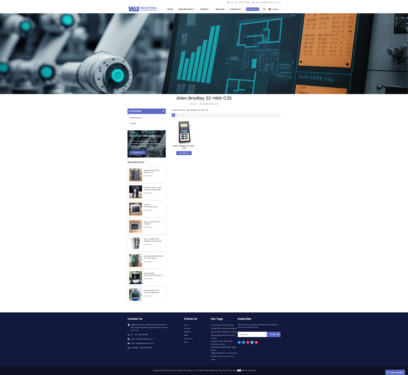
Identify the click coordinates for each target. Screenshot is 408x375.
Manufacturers (186, 9)
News (186, 335)
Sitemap (214, 370)
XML (224, 370)
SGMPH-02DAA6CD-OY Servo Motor (224, 353)
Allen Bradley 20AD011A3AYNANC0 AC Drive (153, 274)
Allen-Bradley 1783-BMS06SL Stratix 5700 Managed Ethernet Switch (153, 240)
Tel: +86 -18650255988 (240, 2)
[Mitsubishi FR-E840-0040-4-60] (135, 174)
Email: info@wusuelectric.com (267, 2)
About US (219, 9)
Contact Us (235, 9)
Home (170, 9)
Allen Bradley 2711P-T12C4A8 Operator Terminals (152, 291)
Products (187, 328)
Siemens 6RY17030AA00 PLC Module (224, 332)
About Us (187, 332)
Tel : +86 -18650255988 (139, 334)
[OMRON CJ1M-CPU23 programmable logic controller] (135, 191)
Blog (185, 342)
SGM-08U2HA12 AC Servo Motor (222, 325)
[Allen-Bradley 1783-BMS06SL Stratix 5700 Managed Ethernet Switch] (135, 243)
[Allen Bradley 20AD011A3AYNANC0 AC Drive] (135, 277)
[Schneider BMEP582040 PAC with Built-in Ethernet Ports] (135, 260)
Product (204, 9)
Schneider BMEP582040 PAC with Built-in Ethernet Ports (153, 257)
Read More (148, 176)
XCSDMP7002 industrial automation (224, 328)
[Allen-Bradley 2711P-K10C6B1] (135, 226)
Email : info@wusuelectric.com (142, 339)
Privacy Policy (232, 370)
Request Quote (252, 9)
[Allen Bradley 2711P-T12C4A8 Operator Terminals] (135, 294)
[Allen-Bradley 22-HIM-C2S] (184, 132)
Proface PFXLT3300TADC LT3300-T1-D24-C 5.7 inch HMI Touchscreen (153, 206)
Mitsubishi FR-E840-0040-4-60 (152, 171)
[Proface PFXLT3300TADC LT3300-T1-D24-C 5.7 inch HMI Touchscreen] (135, 209)
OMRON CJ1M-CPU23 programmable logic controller (152, 189)
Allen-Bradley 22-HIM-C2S (184, 147)
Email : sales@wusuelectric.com (142, 343)
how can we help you (145, 136)
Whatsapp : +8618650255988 (141, 348)
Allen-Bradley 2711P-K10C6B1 (152, 223)
